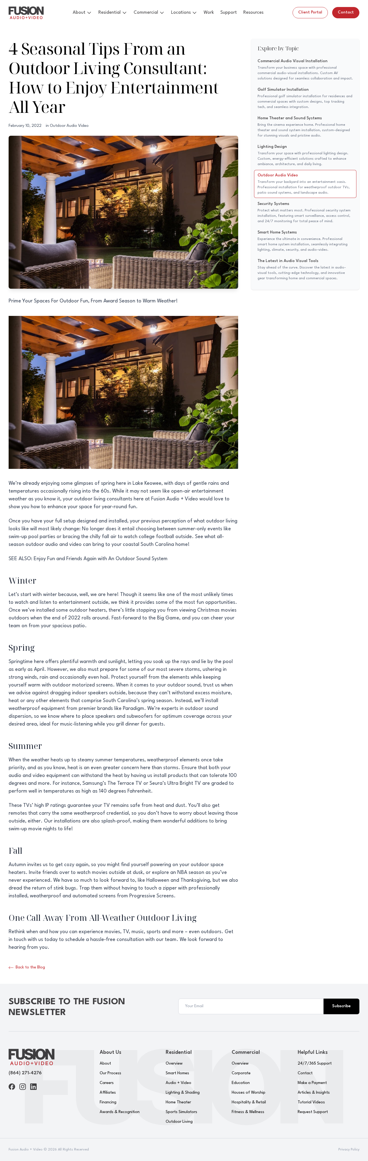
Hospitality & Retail (249, 1102)
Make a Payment (312, 1083)
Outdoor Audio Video (69, 126)
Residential (109, 12)
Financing (108, 1102)
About (79, 12)
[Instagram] (22, 1086)
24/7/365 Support (315, 1064)
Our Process (110, 1073)
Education (241, 1083)
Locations (181, 12)
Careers (107, 1083)
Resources (253, 12)
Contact (346, 13)
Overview (174, 1064)
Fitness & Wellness (248, 1112)
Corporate (241, 1073)
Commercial (146, 12)
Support (228, 12)
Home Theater (178, 1102)
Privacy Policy (348, 1149)
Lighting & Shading (183, 1093)
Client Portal (310, 13)
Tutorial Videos (311, 1102)
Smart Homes (177, 1073)
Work (209, 12)
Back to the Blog (30, 967)
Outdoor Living (179, 1122)
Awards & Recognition (120, 1112)
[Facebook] (12, 1086)
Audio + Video (178, 1083)
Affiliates (108, 1093)
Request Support (313, 1112)
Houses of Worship (248, 1093)
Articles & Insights (314, 1093)
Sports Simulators (181, 1112)
